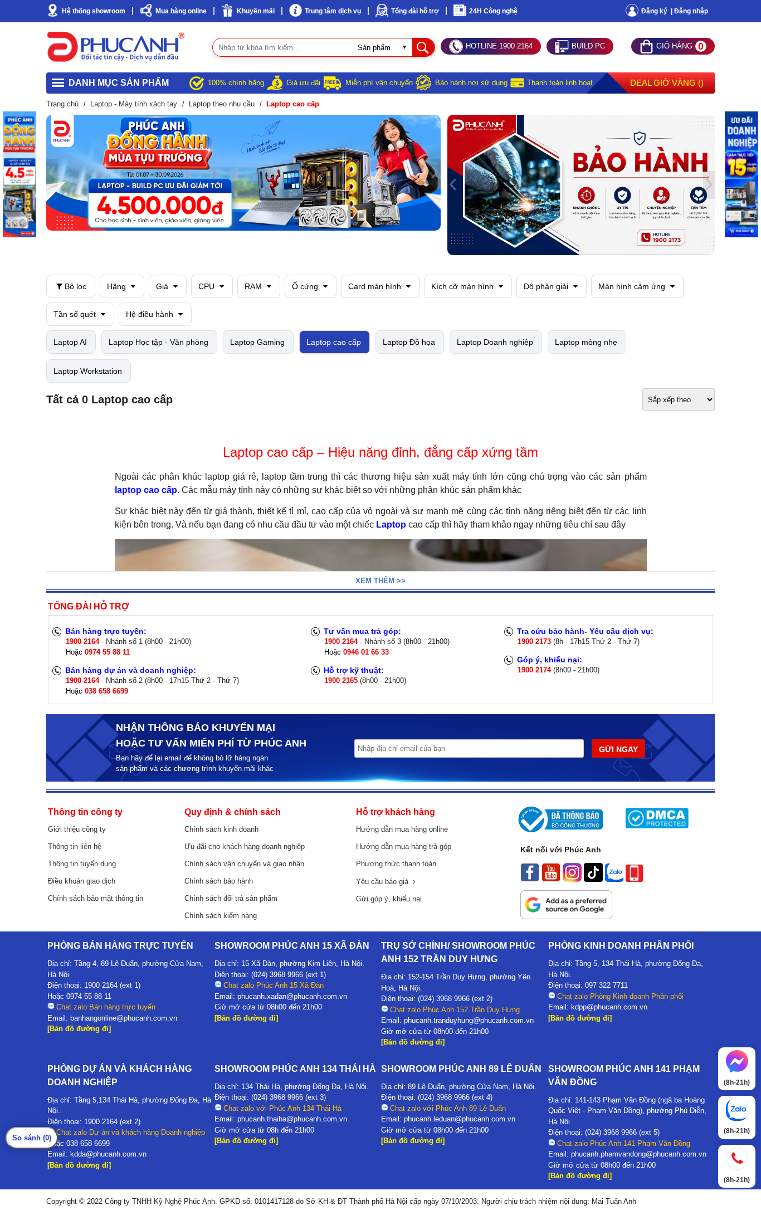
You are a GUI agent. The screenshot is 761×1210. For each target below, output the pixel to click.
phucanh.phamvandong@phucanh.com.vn (638, 1154)
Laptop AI (70, 342)
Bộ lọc (74, 286)
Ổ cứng (306, 286)
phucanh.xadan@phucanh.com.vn (292, 996)
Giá (163, 286)
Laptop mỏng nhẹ (586, 342)
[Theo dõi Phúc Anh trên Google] (566, 916)
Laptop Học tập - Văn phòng (158, 342)
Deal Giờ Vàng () (667, 82)
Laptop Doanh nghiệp (495, 342)
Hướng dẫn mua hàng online (402, 829)
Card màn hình (375, 286)
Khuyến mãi (256, 11)
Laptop (391, 524)
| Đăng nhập (689, 11)
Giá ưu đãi (303, 83)
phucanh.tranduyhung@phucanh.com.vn (469, 1020)
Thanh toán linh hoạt (560, 83)
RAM (254, 286)
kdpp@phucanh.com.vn (609, 1007)
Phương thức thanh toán (396, 864)
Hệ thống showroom (93, 11)
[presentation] (52, 173)
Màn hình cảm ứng (632, 286)
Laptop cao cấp (333, 342)
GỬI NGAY (618, 749)
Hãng (117, 286)
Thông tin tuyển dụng (82, 864)
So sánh (31, 1138)
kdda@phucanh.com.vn (108, 1154)
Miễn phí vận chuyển (379, 83)
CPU (207, 286)
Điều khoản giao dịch (81, 881)
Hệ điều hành (150, 314)
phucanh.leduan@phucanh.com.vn (459, 1119)
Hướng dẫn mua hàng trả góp (403, 846)
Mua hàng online (181, 11)
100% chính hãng (236, 83)
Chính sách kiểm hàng (220, 915)
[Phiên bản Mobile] (634, 879)
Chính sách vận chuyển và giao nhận (244, 864)
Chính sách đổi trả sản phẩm (230, 898)
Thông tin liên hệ (74, 846)
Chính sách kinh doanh (221, 829)
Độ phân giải (547, 286)
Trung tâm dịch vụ (333, 11)
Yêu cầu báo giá (384, 881)
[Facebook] (529, 879)
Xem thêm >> (380, 581)
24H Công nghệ (493, 11)
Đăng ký (654, 11)
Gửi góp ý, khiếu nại (389, 899)
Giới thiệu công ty (77, 829)
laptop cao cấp (146, 490)
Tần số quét (75, 314)
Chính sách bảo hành (218, 881)
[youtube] (551, 879)
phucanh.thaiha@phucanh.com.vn (292, 1119)
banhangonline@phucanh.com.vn (123, 1018)
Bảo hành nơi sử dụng (471, 83)
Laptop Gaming (257, 342)
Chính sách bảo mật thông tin (95, 898)
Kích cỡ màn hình (463, 286)
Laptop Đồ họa (409, 342)
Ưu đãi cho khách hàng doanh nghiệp (244, 846)
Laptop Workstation (87, 371)
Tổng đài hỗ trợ (415, 11)
